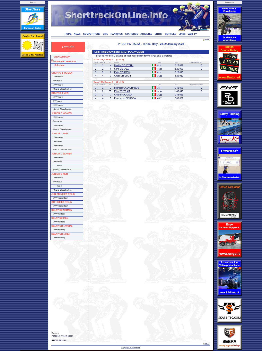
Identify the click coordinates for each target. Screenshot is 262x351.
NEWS (77, 34)
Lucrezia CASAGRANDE (126, 88)
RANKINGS (117, 34)
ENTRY (158, 34)
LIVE (105, 34)
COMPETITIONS (91, 34)
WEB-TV (192, 34)
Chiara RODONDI (123, 94)
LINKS (182, 34)
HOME (68, 34)
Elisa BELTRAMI (122, 91)
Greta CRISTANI (122, 75)
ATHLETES (146, 34)
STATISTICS (131, 34)
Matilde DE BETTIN (123, 65)
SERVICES (170, 34)
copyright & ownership (130, 348)
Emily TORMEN (122, 72)
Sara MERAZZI (121, 69)
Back (206, 40)
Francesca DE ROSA (125, 98)
